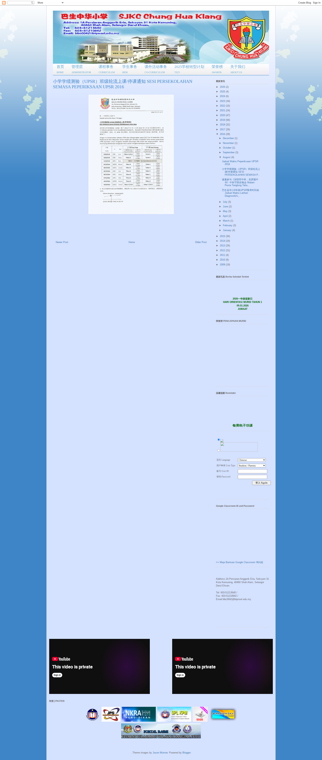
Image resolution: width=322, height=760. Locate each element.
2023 (223, 101)
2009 (223, 264)
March (226, 220)
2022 (223, 105)
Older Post (201, 242)
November (229, 143)
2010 (223, 259)
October (227, 147)
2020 (223, 115)
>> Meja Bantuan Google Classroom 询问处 (239, 562)
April (225, 216)
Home (132, 242)
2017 (223, 129)
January (227, 230)
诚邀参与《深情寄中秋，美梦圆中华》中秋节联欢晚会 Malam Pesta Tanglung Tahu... (240, 182)
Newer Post (62, 242)
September (229, 152)
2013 (223, 245)
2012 (223, 250)
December (229, 138)
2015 (223, 236)
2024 (223, 96)
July (225, 201)
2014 (223, 240)
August (227, 157)
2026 (223, 86)
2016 (223, 134)
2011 (223, 255)
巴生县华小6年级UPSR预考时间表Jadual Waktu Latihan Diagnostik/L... (240, 193)
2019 (223, 120)
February (228, 225)
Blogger (186, 752)
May (225, 211)
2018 (223, 124)
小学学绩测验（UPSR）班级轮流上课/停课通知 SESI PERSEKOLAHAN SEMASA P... (241, 172)
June (226, 206)
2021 (223, 110)
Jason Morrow (160, 752)
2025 (223, 91)
